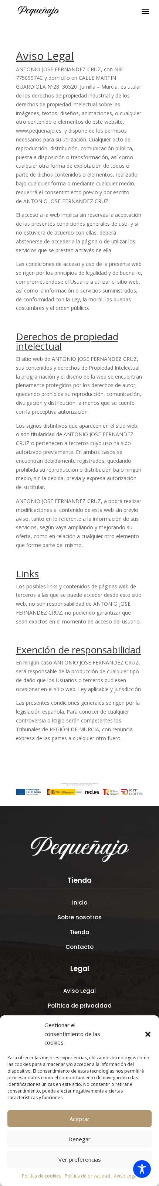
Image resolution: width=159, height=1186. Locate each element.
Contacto (79, 947)
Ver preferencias (79, 1159)
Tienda (79, 932)
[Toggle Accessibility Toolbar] (142, 1169)
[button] (148, 1034)
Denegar (79, 1139)
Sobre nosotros (80, 917)
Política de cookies (41, 1176)
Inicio (79, 902)
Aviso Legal (126, 1176)
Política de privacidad (87, 1176)
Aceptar (79, 1118)
